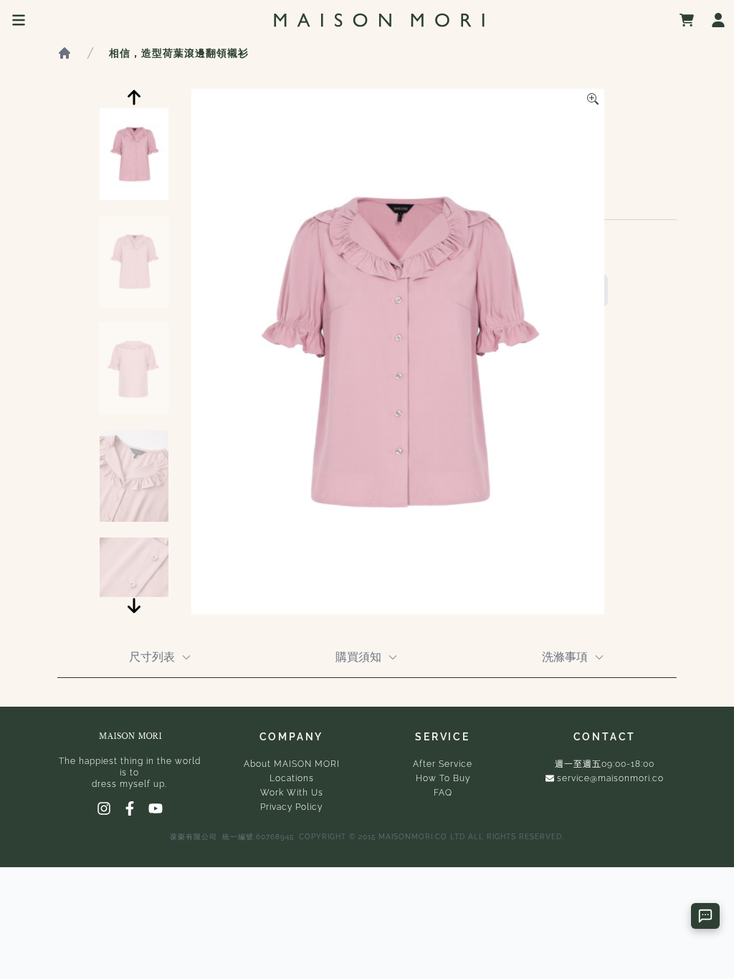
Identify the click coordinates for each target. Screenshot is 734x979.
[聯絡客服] (705, 916)
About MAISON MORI (292, 764)
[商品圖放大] (592, 99)
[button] (134, 97)
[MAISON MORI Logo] (379, 20)
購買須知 (358, 657)
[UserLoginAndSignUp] (718, 20)
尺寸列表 (152, 657)
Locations (292, 778)
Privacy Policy (291, 807)
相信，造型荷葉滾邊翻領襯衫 (179, 53)
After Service (442, 764)
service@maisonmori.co (610, 778)
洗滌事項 (565, 657)
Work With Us (291, 793)
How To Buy (443, 778)
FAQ (443, 793)
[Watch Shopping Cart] (687, 20)
